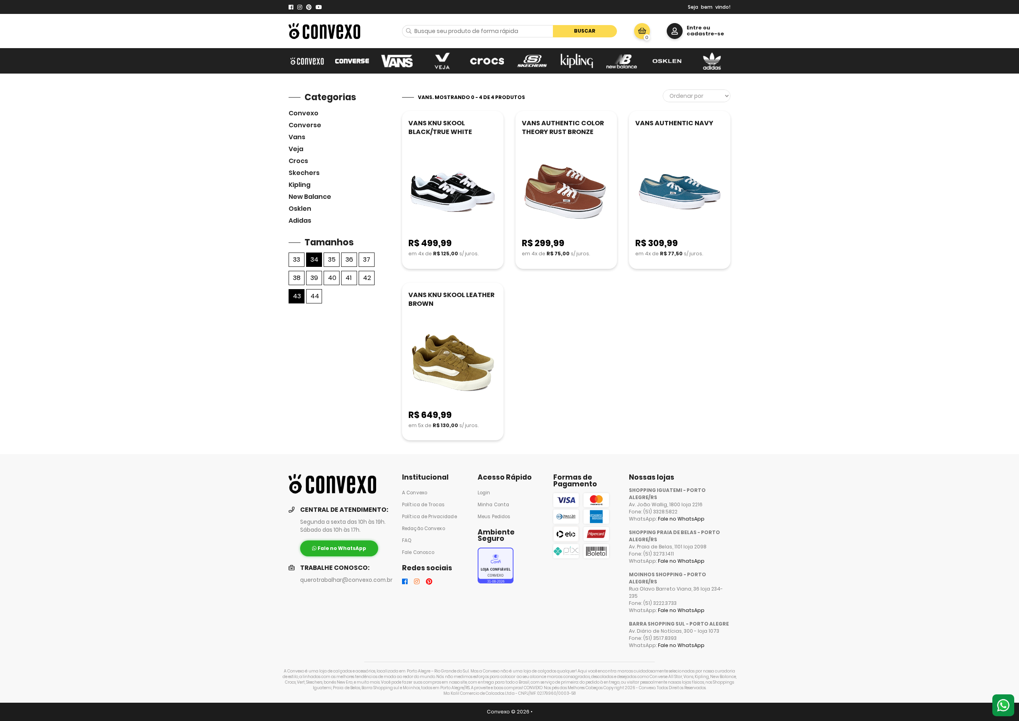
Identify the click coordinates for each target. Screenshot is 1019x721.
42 (367, 277)
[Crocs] (487, 61)
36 (349, 259)
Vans (297, 137)
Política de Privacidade (429, 516)
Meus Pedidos (494, 516)
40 (332, 277)
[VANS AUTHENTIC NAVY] (679, 192)
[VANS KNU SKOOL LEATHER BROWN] (452, 364)
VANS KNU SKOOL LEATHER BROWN (451, 299)
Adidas (300, 220)
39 (314, 277)
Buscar (584, 30)
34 (314, 259)
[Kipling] (576, 61)
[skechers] (531, 61)
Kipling (299, 184)
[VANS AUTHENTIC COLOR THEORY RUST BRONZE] (566, 192)
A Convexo (414, 493)
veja (296, 149)
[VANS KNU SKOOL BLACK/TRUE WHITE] (452, 192)
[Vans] (397, 61)
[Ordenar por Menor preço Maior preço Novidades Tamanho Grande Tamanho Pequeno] (696, 95)
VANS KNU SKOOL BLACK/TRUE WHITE (440, 127)
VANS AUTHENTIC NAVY (674, 123)
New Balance (310, 196)
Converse (305, 125)
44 (314, 296)
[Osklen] (666, 61)
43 (297, 296)
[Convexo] (307, 61)
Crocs (298, 160)
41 (348, 277)
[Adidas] (711, 61)
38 (297, 277)
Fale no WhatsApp (681, 518)
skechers (304, 172)
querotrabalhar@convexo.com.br (346, 580)
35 (332, 259)
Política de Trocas (423, 504)
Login (484, 493)
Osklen (300, 208)
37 (366, 259)
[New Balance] (621, 61)
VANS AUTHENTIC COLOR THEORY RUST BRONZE (563, 127)
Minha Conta (493, 504)
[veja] (442, 61)
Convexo (303, 113)
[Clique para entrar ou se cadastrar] (675, 31)
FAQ (407, 540)
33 (296, 259)
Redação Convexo (423, 528)
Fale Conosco (418, 552)
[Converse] (352, 61)
